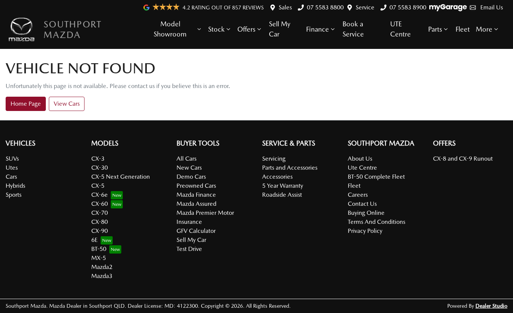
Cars (11, 176)
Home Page (26, 103)
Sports (13, 194)
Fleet (463, 29)
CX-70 (99, 212)
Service (365, 7)
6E (94, 239)
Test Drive (189, 248)
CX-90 (99, 230)
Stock (216, 29)
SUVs (12, 158)
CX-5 (97, 185)
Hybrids (15, 185)
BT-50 (98, 248)
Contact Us (362, 203)
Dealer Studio (491, 306)
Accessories (277, 176)
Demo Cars (191, 176)
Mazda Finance (196, 194)
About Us (360, 158)
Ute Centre (362, 167)
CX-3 (97, 158)
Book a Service (353, 29)
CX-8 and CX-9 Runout (463, 158)
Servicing (273, 158)
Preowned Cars (196, 185)
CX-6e (99, 194)
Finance (317, 29)
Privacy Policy (365, 230)
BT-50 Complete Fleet (376, 176)
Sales (285, 7)
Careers (358, 194)
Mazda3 (101, 276)
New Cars (189, 167)
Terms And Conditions (376, 221)
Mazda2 (101, 266)
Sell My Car (279, 29)
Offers (246, 29)
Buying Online (366, 212)
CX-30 (99, 167)
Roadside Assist (282, 194)
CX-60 (99, 203)
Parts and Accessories (289, 167)
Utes (12, 167)
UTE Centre (400, 29)
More (484, 29)
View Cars (67, 103)
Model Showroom (170, 29)
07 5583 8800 (325, 7)
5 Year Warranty (282, 185)
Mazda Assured (196, 203)
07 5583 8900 (407, 7)
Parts (435, 29)
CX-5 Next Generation (120, 176)
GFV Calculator (196, 230)
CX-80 (99, 221)
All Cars (186, 158)
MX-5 (98, 257)
